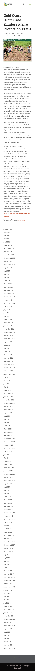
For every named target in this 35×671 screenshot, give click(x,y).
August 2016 (8, 590)
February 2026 (9, 248)
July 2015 (7, 632)
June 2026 (7, 235)
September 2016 (9, 587)
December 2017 (9, 542)
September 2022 (9, 374)
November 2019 (9, 474)
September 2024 (9, 303)
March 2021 (8, 429)
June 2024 (7, 313)
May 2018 (7, 526)
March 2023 (8, 355)
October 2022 (8, 371)
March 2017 (8, 571)
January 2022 (8, 397)
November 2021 (9, 403)
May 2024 (7, 316)
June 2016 (7, 597)
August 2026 (8, 229)
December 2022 (9, 364)
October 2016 (8, 584)
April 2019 (7, 497)
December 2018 (9, 509)
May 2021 (7, 422)
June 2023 (7, 348)
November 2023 (9, 332)
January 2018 (8, 538)
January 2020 (8, 471)
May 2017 (7, 564)
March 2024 (8, 319)
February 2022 (9, 393)
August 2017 (8, 555)
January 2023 (8, 361)
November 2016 (9, 580)
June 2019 (7, 490)
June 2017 (7, 561)
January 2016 (8, 613)
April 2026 (7, 242)
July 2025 (7, 271)
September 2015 (9, 626)
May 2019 (7, 493)
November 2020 (9, 442)
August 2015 (8, 629)
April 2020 (7, 461)
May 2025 (7, 277)
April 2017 (7, 568)
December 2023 (9, 329)
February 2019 (9, 503)
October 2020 (8, 445)
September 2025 (9, 264)
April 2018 (7, 529)
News (11, 36)
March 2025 (8, 284)
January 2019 (8, 506)
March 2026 (8, 245)
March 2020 (8, 464)
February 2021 (9, 432)
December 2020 (9, 439)
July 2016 (7, 593)
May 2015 (7, 638)
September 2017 (9, 551)
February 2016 (9, 609)
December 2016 (9, 577)
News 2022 (17, 36)
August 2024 (8, 306)
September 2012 (9, 648)
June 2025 (7, 274)
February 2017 (9, 574)
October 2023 (8, 335)
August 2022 (8, 377)
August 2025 (8, 268)
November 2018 (9, 513)
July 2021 (7, 416)
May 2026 (7, 239)
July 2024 (7, 310)
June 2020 (7, 455)
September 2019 (9, 480)
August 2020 (8, 451)
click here (21, 220)
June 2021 (7, 419)
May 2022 (7, 387)
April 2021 (7, 426)
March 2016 (8, 606)
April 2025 (7, 281)
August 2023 (8, 342)
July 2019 (7, 487)
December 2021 (9, 400)
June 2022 (7, 384)
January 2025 (8, 290)
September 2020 (9, 448)
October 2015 (8, 622)
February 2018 (9, 535)
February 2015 (9, 645)
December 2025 (9, 255)
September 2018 (9, 519)
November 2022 (9, 368)
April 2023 (7, 351)
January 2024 (8, 326)
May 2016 (7, 600)
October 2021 (8, 406)
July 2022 (7, 381)
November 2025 (9, 258)
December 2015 (9, 616)
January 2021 (8, 435)
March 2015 (8, 642)
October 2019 (8, 477)
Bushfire (6, 36)
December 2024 (9, 293)
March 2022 (8, 390)
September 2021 (9, 410)
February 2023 (9, 358)
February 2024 (9, 322)
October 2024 (8, 300)
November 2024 (9, 297)
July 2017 (7, 558)
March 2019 (8, 500)
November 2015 (9, 619)
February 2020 (9, 468)
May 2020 (7, 458)
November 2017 (9, 545)
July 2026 (7, 232)
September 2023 (9, 339)
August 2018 (8, 522)
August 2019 (8, 484)
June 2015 (7, 635)
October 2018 (8, 516)
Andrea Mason (10, 33)
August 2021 (8, 413)
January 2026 (8, 252)
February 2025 (9, 287)
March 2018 (8, 532)
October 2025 (8, 261)
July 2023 (7, 345)
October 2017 (8, 548)
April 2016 (7, 603)
